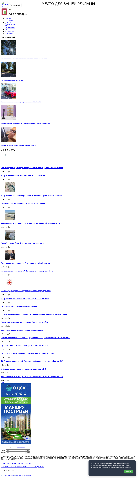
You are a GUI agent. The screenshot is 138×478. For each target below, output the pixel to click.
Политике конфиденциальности (123, 467)
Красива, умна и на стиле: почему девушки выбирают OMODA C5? (21, 102)
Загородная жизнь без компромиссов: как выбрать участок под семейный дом (24, 58)
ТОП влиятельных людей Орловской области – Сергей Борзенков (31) (32, 377)
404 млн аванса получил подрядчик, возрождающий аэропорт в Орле (31, 223)
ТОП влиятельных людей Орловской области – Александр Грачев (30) (32, 361)
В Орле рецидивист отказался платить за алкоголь (23, 175)
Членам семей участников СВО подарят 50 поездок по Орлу (27, 271)
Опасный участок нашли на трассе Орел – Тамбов (23, 203)
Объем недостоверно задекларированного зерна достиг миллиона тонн (32, 168)
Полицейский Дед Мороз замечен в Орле (19, 306)
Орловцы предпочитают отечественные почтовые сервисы (18, 145)
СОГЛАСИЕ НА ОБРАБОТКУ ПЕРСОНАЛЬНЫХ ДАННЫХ (22, 467)
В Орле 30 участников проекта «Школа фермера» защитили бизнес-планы (34, 314)
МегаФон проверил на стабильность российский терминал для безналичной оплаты (25, 123)
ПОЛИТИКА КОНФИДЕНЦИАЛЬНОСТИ (16, 463)
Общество (8, 22)
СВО (6, 29)
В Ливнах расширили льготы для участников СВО (23, 369)
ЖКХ (7, 26)
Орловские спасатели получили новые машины (22, 330)
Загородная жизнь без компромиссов (12, 80)
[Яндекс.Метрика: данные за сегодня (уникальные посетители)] (7, 475)
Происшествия (10, 24)
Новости (8, 18)
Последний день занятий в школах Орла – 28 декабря (24, 322)
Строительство (10, 28)
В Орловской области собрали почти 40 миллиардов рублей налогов (31, 195)
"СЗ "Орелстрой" (21, 447)
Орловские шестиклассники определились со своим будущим (28, 353)
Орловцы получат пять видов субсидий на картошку (24, 345)
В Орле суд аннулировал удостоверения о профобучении (26, 291)
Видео (11, 20)
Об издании (9, 33)
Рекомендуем (9, 31)
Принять (128, 471)
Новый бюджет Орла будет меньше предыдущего (22, 243)
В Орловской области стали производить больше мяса (25, 299)
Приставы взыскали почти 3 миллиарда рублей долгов (25, 263)
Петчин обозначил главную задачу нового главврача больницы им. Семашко (35, 338)
